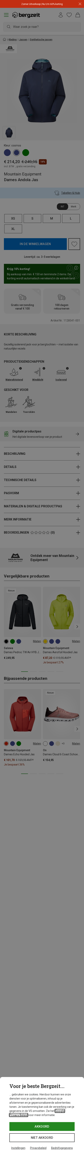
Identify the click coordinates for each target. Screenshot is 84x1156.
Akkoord (42, 1126)
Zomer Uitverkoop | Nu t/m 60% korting (42, 4)
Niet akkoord (42, 1138)
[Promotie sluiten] (80, 4)
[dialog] (42, 1116)
